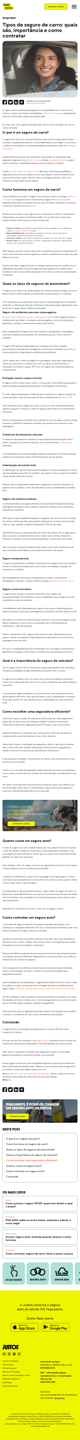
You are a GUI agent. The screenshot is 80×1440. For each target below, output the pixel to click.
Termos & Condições (10, 1361)
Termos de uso (8, 1365)
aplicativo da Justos (19, 1073)
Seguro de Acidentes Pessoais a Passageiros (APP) (29, 317)
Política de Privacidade (11, 1372)
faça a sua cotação (40, 1073)
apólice (33, 205)
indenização (61, 199)
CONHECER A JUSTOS (21, 824)
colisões (17, 231)
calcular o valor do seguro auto (23, 171)
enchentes (64, 442)
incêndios (25, 231)
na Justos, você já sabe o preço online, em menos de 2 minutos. (45, 988)
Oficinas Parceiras (9, 1368)
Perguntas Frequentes (10, 1379)
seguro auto (42, 1040)
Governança (7, 1382)
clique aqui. (59, 1398)
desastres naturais (58, 160)
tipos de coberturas (52, 113)
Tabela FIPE (66, 397)
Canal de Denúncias (10, 1386)
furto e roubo (34, 160)
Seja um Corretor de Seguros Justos (16, 1375)
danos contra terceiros (62, 581)
